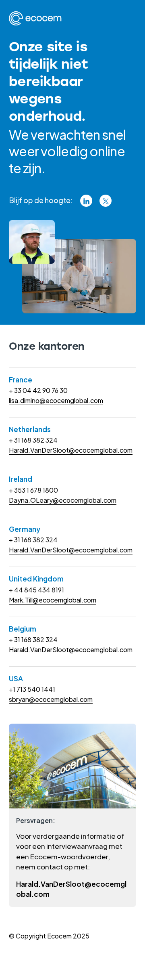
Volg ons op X (105, 201)
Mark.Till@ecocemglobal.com (52, 600)
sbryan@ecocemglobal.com (51, 699)
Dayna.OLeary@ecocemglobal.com (62, 500)
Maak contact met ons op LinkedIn (86, 201)
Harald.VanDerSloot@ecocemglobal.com (71, 450)
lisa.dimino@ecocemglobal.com (56, 400)
